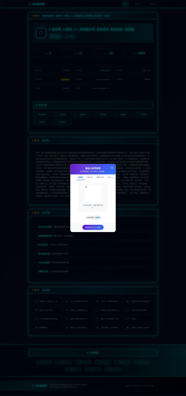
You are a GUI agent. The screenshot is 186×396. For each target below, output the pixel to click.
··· (112, 177)
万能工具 (90, 177)
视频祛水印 (100, 177)
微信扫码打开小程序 (93, 227)
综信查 (80, 177)
